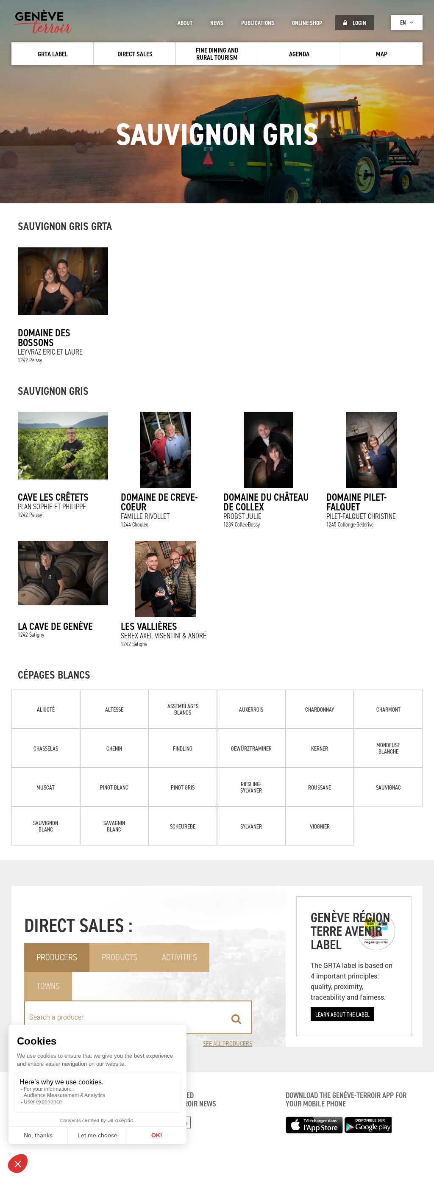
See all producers (227, 1043)
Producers (56, 957)
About (185, 23)
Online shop (307, 23)
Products (119, 957)
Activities (179, 957)
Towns (48, 986)
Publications (257, 23)
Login (358, 23)
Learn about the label (342, 1014)
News (216, 23)
